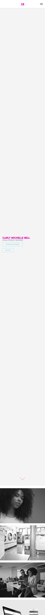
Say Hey (8, 250)
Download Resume (12, 244)
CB (22, 4)
